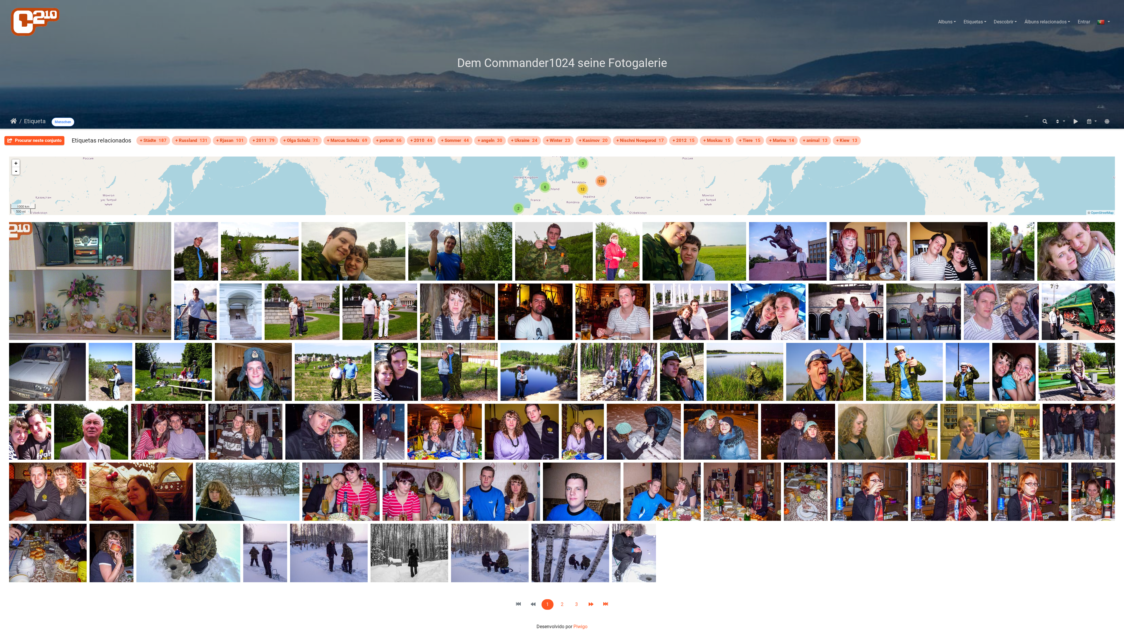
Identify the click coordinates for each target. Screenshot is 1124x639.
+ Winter (558, 140)
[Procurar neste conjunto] (1045, 122)
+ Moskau (716, 140)
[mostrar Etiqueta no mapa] (1107, 122)
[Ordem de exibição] (1060, 122)
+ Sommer (455, 140)
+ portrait (389, 140)
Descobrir (1003, 22)
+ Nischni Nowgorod (640, 140)
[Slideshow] (1075, 122)
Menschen (63, 122)
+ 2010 (421, 140)
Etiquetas (973, 22)
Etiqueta (35, 121)
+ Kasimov (593, 140)
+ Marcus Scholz (347, 140)
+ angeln (490, 140)
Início (13, 121)
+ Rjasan (230, 140)
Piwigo (580, 626)
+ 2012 (684, 140)
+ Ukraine (524, 140)
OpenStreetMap (1102, 212)
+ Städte (153, 140)
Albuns (945, 22)
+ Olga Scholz (300, 140)
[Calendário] (1091, 122)
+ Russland (191, 140)
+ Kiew (846, 140)
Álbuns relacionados (1045, 22)
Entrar (1084, 22)
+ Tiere (749, 140)
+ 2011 (264, 140)
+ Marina (781, 140)
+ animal (815, 140)
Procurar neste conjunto (37, 140)
